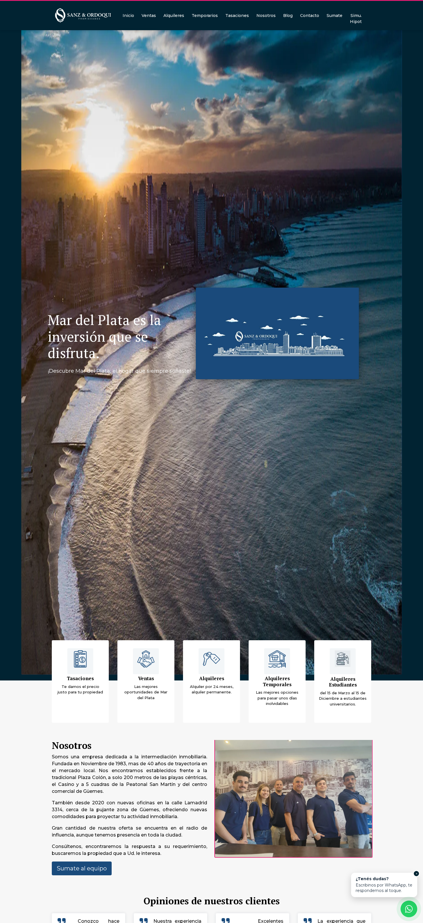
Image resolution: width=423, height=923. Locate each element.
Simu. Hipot (356, 18)
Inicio (128, 15)
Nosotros (266, 15)
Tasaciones (237, 15)
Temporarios (205, 15)
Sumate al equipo (82, 868)
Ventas (149, 15)
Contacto (309, 15)
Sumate (334, 15)
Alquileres (173, 15)
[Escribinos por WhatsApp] (409, 909)
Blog (288, 15)
